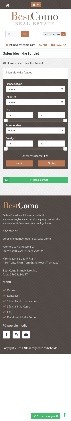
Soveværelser (14, 125)
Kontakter (13, 295)
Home (10, 63)
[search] (25, 34)
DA (63, 34)
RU (58, 34)
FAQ (9, 312)
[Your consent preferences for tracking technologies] (64, 414)
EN (45, 34)
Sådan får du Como (18, 306)
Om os (11, 290)
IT (54, 34)
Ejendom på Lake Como (21, 317)
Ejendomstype (14, 84)
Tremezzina (57, 45)
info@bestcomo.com (22, 45)
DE (50, 34)
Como (43, 45)
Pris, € (9, 110)
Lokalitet (11, 97)
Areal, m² (11, 138)
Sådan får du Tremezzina (22, 301)
